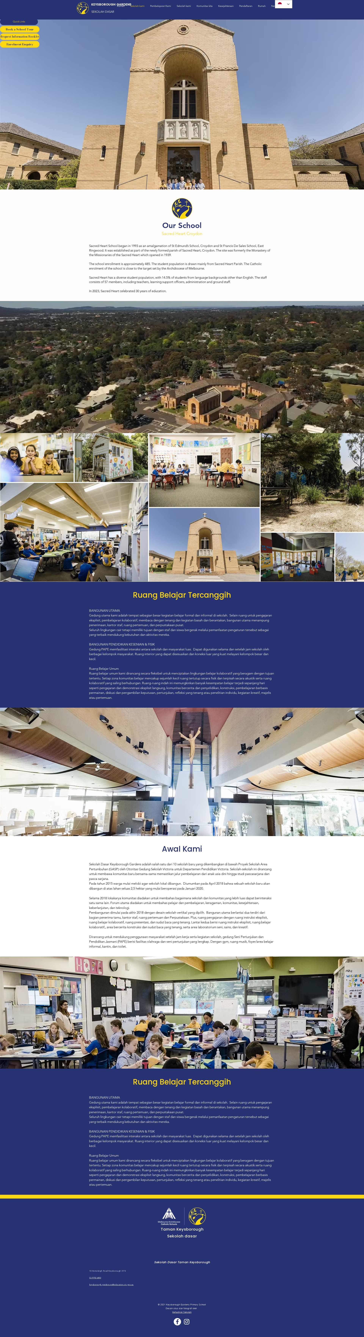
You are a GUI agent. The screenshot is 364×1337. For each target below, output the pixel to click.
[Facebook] (177, 1321)
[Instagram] (186, 1321)
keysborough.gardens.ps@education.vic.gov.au (111, 1284)
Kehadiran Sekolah (181, 1312)
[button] (19, 21)
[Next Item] (357, 507)
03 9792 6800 (95, 1277)
